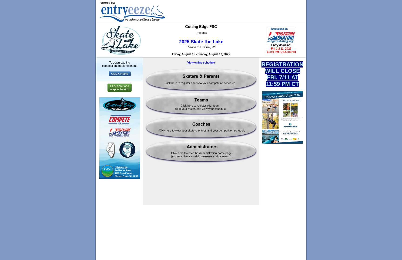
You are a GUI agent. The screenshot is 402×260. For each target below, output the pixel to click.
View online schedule (201, 62)
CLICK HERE (119, 73)
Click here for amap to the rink (119, 87)
